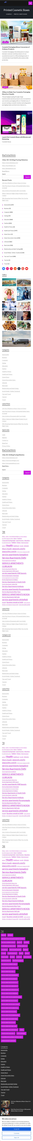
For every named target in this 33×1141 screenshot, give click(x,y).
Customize (16, 1133)
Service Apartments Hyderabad (10, 575)
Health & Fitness (8, 227)
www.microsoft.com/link (24, 604)
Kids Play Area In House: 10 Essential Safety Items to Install (21, 1110)
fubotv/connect (24, 542)
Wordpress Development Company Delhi (10, 604)
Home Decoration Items (10, 238)
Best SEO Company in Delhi (7, 538)
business (19, 538)
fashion (14, 542)
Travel (6, 263)
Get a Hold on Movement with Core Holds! (14, 190)
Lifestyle (5, 42)
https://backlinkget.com (9, 165)
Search (4, 174)
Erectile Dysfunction (6, 542)
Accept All (16, 1129)
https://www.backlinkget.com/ (10, 460)
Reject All (16, 1137)
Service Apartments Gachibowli (9, 560)
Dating (6, 216)
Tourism (6, 260)
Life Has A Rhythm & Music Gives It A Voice (14, 183)
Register (4, 437)
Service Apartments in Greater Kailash (10, 577)
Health (9, 545)
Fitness (19, 542)
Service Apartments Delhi (14, 558)
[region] (16, 1128)
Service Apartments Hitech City (9, 569)
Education (7, 219)
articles (7, 536)
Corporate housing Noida (8, 540)
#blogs (3, 536)
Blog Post (5, 443)
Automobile (7, 204)
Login (3, 434)
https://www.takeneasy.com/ (10, 162)
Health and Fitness (9, 230)
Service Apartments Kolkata (13, 586)
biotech (15, 538)
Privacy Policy (6, 446)
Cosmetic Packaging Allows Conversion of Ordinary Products (16, 48)
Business (6, 208)
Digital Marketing (20, 540)
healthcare (16, 546)
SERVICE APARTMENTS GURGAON (12, 564)
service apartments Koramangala (16, 589)
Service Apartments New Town (11, 592)
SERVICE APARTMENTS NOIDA (16, 594)
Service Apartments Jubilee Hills (9, 584)
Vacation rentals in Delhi (14, 602)
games (3, 546)
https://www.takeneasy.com (10, 457)
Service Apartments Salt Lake (11, 597)
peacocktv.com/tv (9, 551)
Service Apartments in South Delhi (13, 582)
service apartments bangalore (15, 554)
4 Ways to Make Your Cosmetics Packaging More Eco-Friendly (16, 93)
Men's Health (7, 549)
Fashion (5, 87)
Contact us (5, 440)
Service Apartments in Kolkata (10, 579)
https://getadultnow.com (9, 168)
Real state (7, 245)
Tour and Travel (8, 256)
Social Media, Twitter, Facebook (12, 252)
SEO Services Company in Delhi (23, 551)
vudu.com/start (27, 602)
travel (4, 602)
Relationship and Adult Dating (12, 249)
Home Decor (7, 234)
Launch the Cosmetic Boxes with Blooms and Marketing (16, 138)
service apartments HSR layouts (14, 573)
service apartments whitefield (15, 599)
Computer (6, 212)
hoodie (21, 546)
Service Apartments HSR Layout (10, 571)
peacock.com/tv (18, 549)
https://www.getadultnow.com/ (10, 463)
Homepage (9, 14)
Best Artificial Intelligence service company (18, 536)
